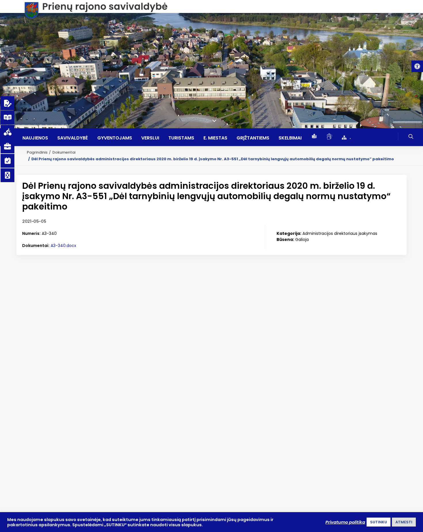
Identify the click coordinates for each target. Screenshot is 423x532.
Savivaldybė (72, 138)
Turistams (181, 138)
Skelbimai (290, 138)
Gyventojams (114, 138)
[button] (417, 66)
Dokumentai (63, 152)
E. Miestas (215, 138)
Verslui (150, 138)
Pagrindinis (37, 152)
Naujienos (35, 138)
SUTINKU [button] (378, 522)
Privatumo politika (345, 522)
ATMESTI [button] (403, 522)
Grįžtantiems (253, 138)
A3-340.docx (63, 245)
